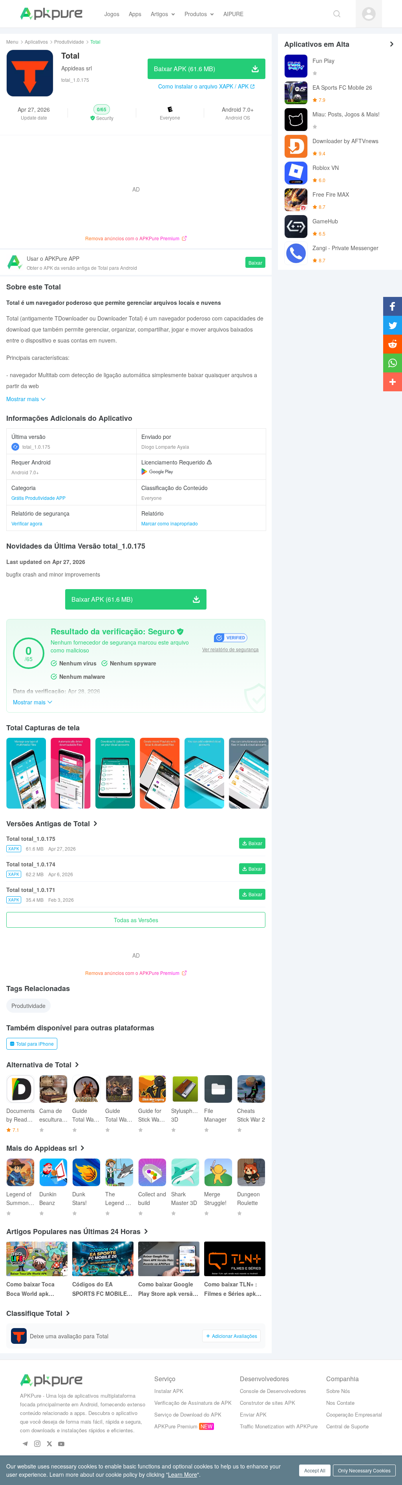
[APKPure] (51, 13)
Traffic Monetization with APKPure (279, 1426)
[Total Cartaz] (26, 773)
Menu (12, 41)
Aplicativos (36, 41)
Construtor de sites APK (267, 1402)
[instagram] (37, 1444)
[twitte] (49, 1444)
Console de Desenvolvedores (273, 1391)
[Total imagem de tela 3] (159, 773)
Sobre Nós (338, 1391)
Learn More (182, 1474)
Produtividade (69, 41)
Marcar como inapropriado (169, 523)
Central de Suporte (347, 1426)
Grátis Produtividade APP (38, 497)
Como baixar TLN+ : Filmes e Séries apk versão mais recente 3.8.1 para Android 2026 (231, 1289)
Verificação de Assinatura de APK (193, 1402)
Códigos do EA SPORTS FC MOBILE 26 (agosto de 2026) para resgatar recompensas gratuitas (99, 1289)
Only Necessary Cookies (364, 1470)
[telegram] (25, 1444)
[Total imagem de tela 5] (249, 773)
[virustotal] (180, 632)
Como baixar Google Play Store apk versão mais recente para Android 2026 (167, 1289)
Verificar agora (26, 523)
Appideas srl (76, 68)
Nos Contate (340, 1402)
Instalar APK (168, 1391)
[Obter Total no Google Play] (157, 471)
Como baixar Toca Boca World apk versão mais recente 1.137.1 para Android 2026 (34, 1289)
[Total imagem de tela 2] (115, 773)
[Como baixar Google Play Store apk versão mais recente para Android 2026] (168, 1259)
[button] (101, 113)
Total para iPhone (35, 1043)
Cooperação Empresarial (354, 1414)
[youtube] (61, 1444)
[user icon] (369, 14)
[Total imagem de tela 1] (70, 773)
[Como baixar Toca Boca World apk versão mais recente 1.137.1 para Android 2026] (37, 1259)
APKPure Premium (175, 1426)
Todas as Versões (136, 920)
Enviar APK (253, 1414)
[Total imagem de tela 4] (204, 773)
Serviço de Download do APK (187, 1414)
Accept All (314, 1470)
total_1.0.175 (36, 446)
